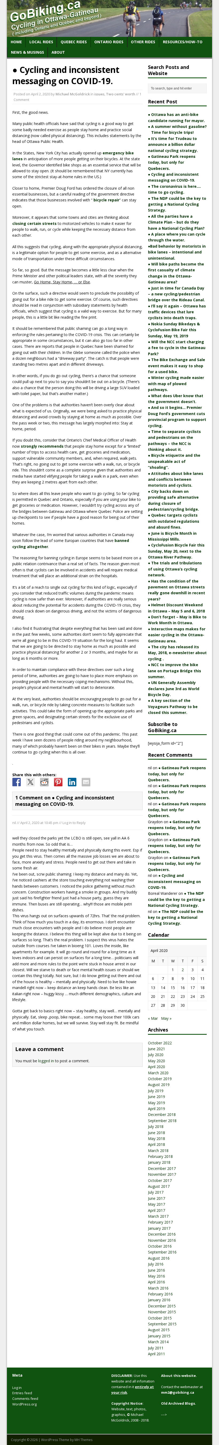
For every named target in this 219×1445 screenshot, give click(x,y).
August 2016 (159, 1258)
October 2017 (160, 1180)
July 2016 (155, 1264)
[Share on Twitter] (30, 782)
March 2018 (158, 1150)
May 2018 (156, 1138)
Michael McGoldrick (73, 94)
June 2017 (156, 1198)
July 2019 (155, 1090)
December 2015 (162, 1306)
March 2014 (158, 1341)
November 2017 (162, 1174)
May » (166, 1018)
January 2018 (159, 1162)
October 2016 (160, 1246)
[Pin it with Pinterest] (58, 782)
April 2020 (156, 1066)
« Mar (153, 1018)
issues (99, 94)
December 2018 (162, 1114)
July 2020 (155, 1054)
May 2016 (156, 1276)
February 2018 (160, 1156)
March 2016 (158, 1288)
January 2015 (159, 1335)
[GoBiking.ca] (109, 33)
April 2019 (156, 1108)
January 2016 (159, 1299)
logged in (46, 1060)
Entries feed (22, 1393)
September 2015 (162, 1323)
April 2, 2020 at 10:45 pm (39, 822)
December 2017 (162, 1168)
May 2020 (156, 1060)
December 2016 (162, 1234)
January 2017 (159, 1228)
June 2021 (156, 1048)
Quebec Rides (74, 41)
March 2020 (158, 1072)
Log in (17, 1387)
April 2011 (156, 1353)
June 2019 (156, 1096)
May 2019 (156, 1102)
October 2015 (160, 1318)
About (58, 52)
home (16, 41)
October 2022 (160, 1042)
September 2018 (162, 1120)
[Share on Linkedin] (72, 782)
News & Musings (27, 52)
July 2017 (155, 1192)
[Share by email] (86, 782)
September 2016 (162, 1252)
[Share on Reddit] (44, 782)
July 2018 (155, 1126)
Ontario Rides (108, 41)
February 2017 (160, 1222)
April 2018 (156, 1144)
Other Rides (143, 41)
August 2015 (159, 1329)
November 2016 (162, 1240)
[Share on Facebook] (16, 782)
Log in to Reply (74, 822)
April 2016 (156, 1281)
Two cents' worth (120, 94)
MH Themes (83, 1440)
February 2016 (160, 1293)
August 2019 (159, 1084)
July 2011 (155, 1347)
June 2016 (156, 1270)
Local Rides (41, 41)
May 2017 (156, 1204)
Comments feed (25, 1398)
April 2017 (156, 1210)
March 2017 (158, 1216)
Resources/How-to (182, 41)
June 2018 (156, 1132)
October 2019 (160, 1078)
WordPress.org (24, 1404)
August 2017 (159, 1186)
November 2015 (162, 1311)
